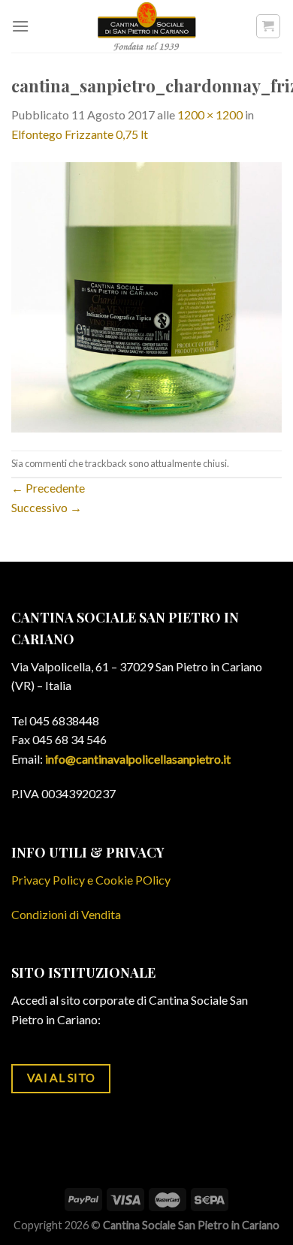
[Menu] (20, 26)
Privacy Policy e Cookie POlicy (91, 880)
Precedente (48, 488)
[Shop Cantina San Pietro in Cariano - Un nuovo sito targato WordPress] (146, 26)
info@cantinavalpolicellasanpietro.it (138, 759)
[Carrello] (268, 26)
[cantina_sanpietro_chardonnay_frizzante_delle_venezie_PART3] (146, 295)
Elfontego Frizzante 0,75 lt (79, 134)
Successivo (46, 507)
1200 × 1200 (210, 114)
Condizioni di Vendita (66, 914)
